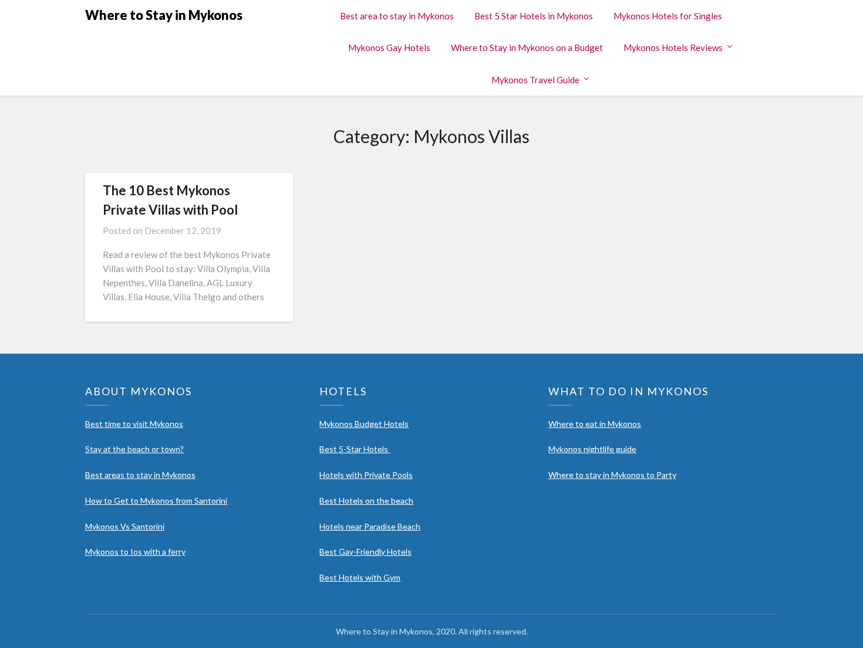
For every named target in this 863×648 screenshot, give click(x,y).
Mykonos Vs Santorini (124, 526)
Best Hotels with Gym (359, 577)
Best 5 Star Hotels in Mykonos (533, 16)
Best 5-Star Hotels (354, 449)
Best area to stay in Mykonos (397, 16)
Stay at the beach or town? (134, 449)
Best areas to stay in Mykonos (140, 475)
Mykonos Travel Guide (535, 79)
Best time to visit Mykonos (134, 424)
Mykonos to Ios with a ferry (135, 552)
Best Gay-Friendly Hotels (365, 552)
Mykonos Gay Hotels (389, 47)
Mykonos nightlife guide (592, 449)
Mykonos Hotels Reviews (673, 47)
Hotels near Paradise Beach (369, 526)
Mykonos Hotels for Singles (667, 16)
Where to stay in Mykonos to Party (612, 475)
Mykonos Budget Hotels (364, 424)
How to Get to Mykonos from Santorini (156, 500)
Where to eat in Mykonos (594, 424)
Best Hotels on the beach (366, 500)
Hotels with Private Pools (366, 475)
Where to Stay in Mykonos (163, 15)
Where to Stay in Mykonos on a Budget (527, 47)
